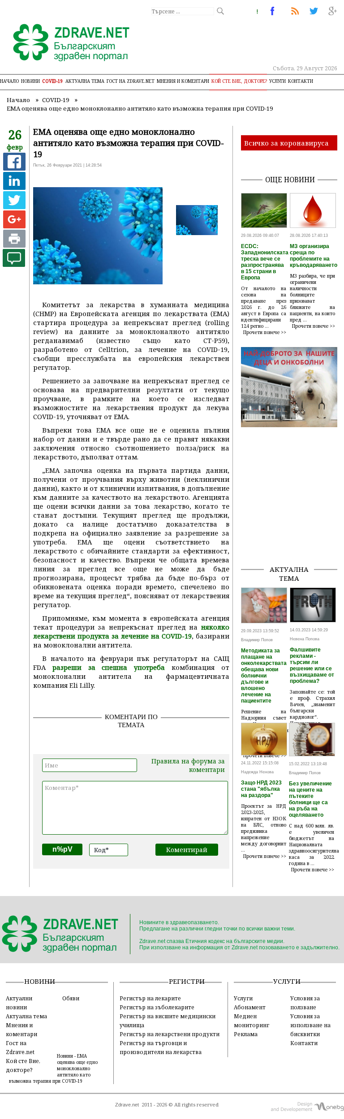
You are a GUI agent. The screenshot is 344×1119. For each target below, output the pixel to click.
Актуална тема (84, 81)
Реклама (246, 1034)
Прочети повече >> (264, 332)
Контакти (300, 81)
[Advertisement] (292, 512)
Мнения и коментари (183, 81)
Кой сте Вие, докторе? (239, 81)
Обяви (70, 998)
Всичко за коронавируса (286, 142)
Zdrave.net (127, 1104)
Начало (9, 81)
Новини (30, 81)
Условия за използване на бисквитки (310, 1025)
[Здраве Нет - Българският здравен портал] (66, 43)
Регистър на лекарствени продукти (169, 1034)
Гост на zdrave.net (131, 81)
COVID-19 (52, 81)
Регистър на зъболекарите (157, 1007)
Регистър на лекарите (150, 998)
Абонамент (250, 1007)
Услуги (277, 81)
